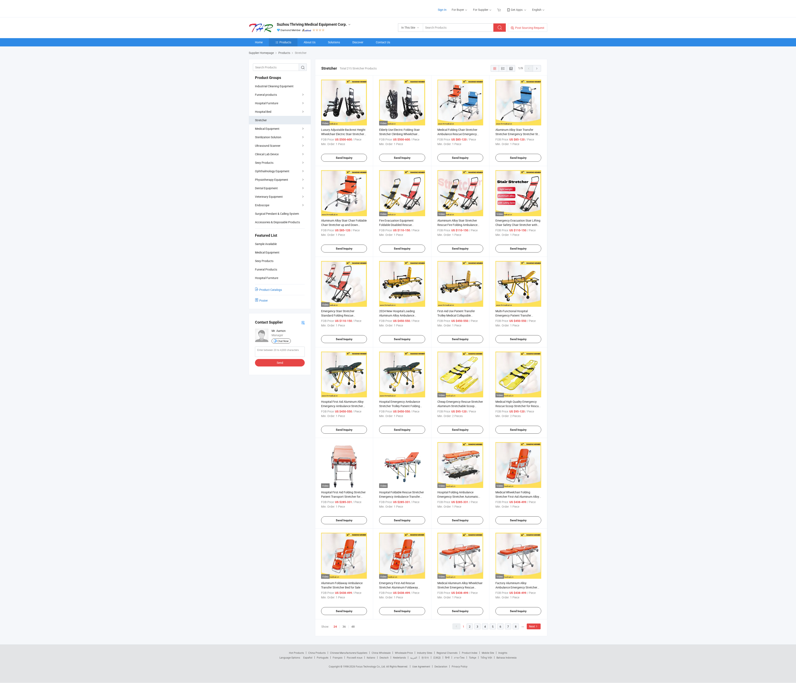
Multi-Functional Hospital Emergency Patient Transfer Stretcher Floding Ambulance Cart (517, 315)
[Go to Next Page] (537, 68)
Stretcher (261, 120)
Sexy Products (264, 163)
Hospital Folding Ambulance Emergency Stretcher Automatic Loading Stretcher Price (457, 496)
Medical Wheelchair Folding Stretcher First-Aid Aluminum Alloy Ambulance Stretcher (517, 496)
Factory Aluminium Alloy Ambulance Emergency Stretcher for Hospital (516, 587)
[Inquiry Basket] (499, 10)
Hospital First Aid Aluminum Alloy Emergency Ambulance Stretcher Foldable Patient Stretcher (342, 406)
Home (259, 42)
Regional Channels (447, 652)
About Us (309, 42)
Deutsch (384, 657)
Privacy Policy (459, 666)
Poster (263, 300)
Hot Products (296, 652)
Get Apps (516, 10)
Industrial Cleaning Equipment (274, 86)
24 (335, 626)
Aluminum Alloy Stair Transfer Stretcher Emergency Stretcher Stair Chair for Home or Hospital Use (518, 134)
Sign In (442, 10)
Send (280, 363)
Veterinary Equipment (269, 197)
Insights (502, 652)
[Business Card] (303, 322)
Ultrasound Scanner (267, 146)
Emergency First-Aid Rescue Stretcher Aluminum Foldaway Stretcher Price (398, 587)
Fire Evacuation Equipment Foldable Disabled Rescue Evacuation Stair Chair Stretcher (399, 224)
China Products (317, 652)
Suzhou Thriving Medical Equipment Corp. (312, 24)
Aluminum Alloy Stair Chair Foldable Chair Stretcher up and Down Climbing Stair (344, 224)
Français (337, 657)
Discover (357, 42)
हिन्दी (447, 657)
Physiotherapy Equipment (271, 180)
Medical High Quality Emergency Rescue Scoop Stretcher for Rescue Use (517, 406)
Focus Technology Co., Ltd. (371, 666)
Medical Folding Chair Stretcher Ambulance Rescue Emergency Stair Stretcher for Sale (457, 134)
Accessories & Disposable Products (277, 222)
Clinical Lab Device (267, 154)
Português (322, 657)
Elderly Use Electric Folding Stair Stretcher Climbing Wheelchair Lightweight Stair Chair (399, 134)
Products (285, 42)
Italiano (371, 657)
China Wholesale (381, 652)
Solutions (334, 42)
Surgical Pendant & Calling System (277, 214)
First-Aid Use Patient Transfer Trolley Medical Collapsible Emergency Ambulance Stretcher (458, 315)
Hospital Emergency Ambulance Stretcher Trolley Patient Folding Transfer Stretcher (399, 406)
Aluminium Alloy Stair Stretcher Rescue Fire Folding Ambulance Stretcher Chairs (457, 224)
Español (307, 657)
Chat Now (283, 341)
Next (532, 626)
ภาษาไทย (459, 657)
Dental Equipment (266, 188)
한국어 (425, 657)
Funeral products (266, 95)
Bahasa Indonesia (506, 657)
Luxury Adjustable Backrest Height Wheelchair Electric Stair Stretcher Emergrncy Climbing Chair (343, 134)
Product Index (469, 652)
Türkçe (472, 657)
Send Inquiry (344, 157)
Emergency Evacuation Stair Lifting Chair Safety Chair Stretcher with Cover (517, 224)
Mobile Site (488, 652)
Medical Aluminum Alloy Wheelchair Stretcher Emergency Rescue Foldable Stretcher (460, 587)
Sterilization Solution (268, 137)
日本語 (437, 657)
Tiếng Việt (486, 657)
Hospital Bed (263, 112)
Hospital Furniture (266, 103)
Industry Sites (424, 652)
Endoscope (262, 205)
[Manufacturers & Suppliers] (275, 8)
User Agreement (421, 666)
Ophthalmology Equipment (272, 171)
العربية (413, 657)
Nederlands (399, 657)
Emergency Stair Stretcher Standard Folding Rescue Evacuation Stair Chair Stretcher (341, 315)
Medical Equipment (267, 129)
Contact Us (383, 42)
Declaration (440, 666)
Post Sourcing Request (529, 28)
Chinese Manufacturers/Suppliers (348, 652)
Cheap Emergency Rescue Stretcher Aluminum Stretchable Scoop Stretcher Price (460, 406)
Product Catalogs (270, 290)
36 (344, 626)
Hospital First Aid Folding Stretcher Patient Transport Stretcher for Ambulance (343, 496)
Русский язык (354, 657)
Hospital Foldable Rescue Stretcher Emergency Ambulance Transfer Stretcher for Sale (401, 496)
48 (353, 626)
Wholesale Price (404, 652)
